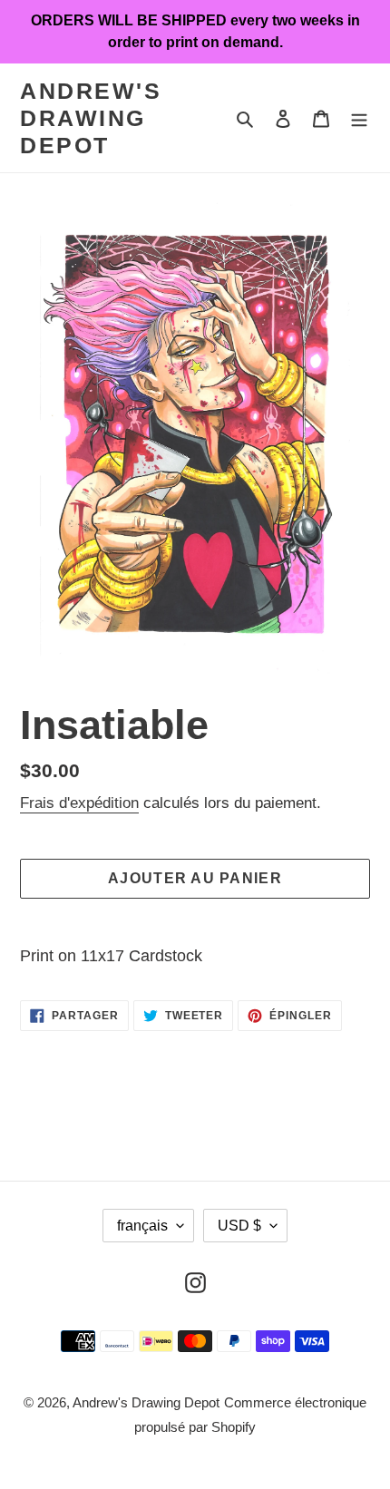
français (142, 1225)
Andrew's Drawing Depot (90, 118)
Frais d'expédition (79, 803)
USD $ (239, 1225)
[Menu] (359, 118)
